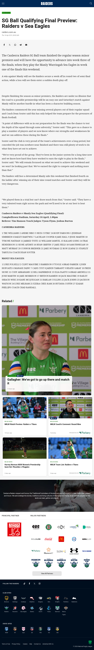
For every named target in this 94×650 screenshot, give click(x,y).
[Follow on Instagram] (39, 583)
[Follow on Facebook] (29, 583)
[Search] (91, 3)
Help (30, 644)
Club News (6, 13)
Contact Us (37, 644)
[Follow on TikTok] (24, 583)
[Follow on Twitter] (34, 583)
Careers (25, 644)
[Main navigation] (3, 3)
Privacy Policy (16, 644)
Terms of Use (6, 644)
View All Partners (47, 573)
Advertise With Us (48, 644)
